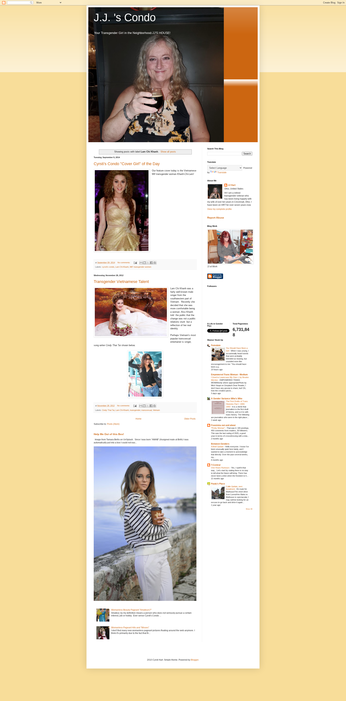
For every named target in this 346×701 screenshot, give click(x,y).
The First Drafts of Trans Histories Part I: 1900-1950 (237, 404)
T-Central (215, 465)
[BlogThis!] (144, 263)
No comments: (124, 262)
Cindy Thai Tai (108, 410)
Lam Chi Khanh (122, 267)
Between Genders (220, 444)
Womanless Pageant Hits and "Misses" (130, 627)
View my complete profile (219, 209)
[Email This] (141, 263)
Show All (249, 509)
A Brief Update (217, 447)
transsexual (146, 410)
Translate (222, 172)
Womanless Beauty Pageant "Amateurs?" (131, 610)
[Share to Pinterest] (155, 263)
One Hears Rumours (220, 468)
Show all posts (168, 151)
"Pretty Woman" (218, 428)
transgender (135, 410)
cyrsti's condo (108, 267)
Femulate (216, 345)
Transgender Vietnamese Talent (121, 281)
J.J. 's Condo (125, 17)
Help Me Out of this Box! (109, 434)
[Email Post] (135, 262)
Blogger (194, 660)
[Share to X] (148, 263)
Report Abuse (215, 217)
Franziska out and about (223, 425)
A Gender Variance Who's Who (226, 398)
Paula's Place (218, 483)
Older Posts (190, 419)
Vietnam (156, 410)
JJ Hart (232, 185)
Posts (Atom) (113, 424)
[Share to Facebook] (151, 263)
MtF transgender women (140, 267)
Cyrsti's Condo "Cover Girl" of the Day (127, 163)
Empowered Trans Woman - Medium (229, 374)
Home (138, 419)
